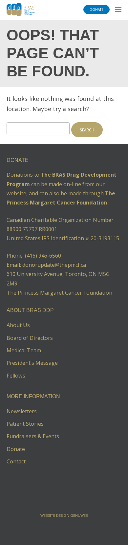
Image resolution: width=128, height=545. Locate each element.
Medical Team (24, 350)
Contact (16, 461)
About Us (18, 325)
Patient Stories (25, 423)
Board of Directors (30, 337)
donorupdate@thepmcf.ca (54, 264)
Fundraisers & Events (33, 436)
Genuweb (79, 515)
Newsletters (22, 411)
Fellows (16, 375)
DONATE (96, 9)
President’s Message (32, 362)
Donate (16, 449)
